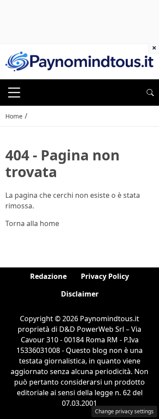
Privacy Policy (105, 276)
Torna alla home (32, 223)
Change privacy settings (124, 411)
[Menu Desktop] (14, 92)
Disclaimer (79, 294)
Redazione (48, 276)
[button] (150, 92)
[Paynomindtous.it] (79, 61)
